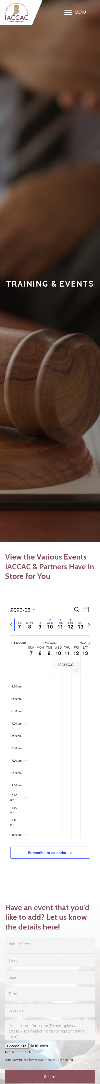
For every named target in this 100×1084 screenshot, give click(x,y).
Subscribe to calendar (47, 852)
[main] (50, 738)
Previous (20, 643)
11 (67, 653)
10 (58, 653)
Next (83, 643)
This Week (50, 643)
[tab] (19, 625)
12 (76, 653)
